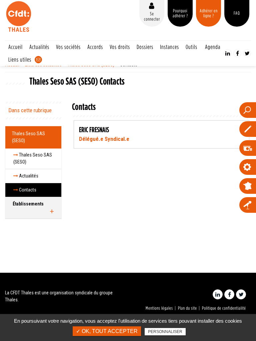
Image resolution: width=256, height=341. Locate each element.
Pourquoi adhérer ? (180, 13)
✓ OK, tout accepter (107, 331)
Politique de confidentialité (224, 308)
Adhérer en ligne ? (209, 13)
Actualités (39, 47)
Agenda (212, 47)
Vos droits (120, 47)
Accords (95, 47)
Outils (191, 47)
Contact (38, 59)
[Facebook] (237, 53)
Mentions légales (159, 308)
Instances (169, 47)
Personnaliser (165, 331)
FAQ (237, 13)
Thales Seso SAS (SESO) (28, 137)
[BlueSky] (247, 53)
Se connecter (152, 16)
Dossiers (145, 47)
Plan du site (187, 308)
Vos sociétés (68, 47)
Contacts (27, 189)
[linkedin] (228, 53)
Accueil (15, 47)
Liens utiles (19, 59)
